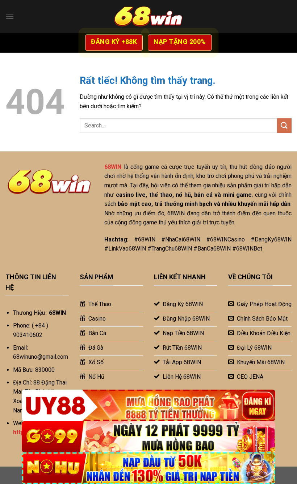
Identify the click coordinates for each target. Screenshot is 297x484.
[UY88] (148, 405)
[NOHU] (148, 468)
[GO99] (148, 437)
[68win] (148, 16)
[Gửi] (284, 125)
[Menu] (9, 16)
